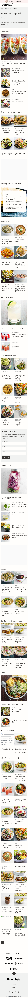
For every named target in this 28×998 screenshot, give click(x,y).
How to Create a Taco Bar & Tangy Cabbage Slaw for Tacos (20, 289)
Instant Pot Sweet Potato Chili (20, 800)
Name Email (5, 441)
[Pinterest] (18, 992)
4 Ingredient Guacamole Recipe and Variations (7, 377)
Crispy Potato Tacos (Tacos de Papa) (19, 132)
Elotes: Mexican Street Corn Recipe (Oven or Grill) (20, 264)
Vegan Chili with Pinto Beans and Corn (13, 704)
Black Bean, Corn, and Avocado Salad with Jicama (20, 751)
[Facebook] (15, 992)
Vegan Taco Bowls (7, 749)
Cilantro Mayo (16, 515)
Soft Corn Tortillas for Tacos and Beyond (14, 198)
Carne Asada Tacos (17, 102)
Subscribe (6, 457)
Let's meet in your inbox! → (16, 1)
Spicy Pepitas (6, 401)
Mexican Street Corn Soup (19, 612)
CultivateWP (19, 996)
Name (4, 446)
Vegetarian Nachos (18, 401)
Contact (14, 987)
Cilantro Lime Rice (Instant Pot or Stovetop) (7, 241)
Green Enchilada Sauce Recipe (7, 933)
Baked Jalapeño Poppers (19, 423)
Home (2, 8)
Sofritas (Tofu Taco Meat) (6, 131)
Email (4, 451)
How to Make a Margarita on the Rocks (14, 329)
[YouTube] (12, 992)
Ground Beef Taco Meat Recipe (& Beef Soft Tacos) (19, 93)
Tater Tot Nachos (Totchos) (7, 423)
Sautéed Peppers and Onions (7, 263)
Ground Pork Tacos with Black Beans (19, 71)
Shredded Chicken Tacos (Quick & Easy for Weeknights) (19, 82)
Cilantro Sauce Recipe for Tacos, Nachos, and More (19, 505)
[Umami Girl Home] (7, 4)
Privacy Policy (9, 996)
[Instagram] (9, 992)
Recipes (7, 8)
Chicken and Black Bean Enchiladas (19, 641)
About (14, 984)
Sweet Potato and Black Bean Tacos (7, 154)
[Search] (22, 4)
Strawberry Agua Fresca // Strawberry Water (19, 335)
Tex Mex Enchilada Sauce (7, 910)
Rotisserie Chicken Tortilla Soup (7, 613)
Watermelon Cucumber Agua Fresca (19, 346)
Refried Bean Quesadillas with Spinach (7, 663)
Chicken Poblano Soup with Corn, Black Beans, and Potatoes (7, 590)
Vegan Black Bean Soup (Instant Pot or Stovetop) (20, 589)
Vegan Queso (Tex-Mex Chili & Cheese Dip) (18, 526)
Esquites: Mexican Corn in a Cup (7, 288)
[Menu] (25, 4)
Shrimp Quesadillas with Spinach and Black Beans (20, 664)
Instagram (5, 438)
